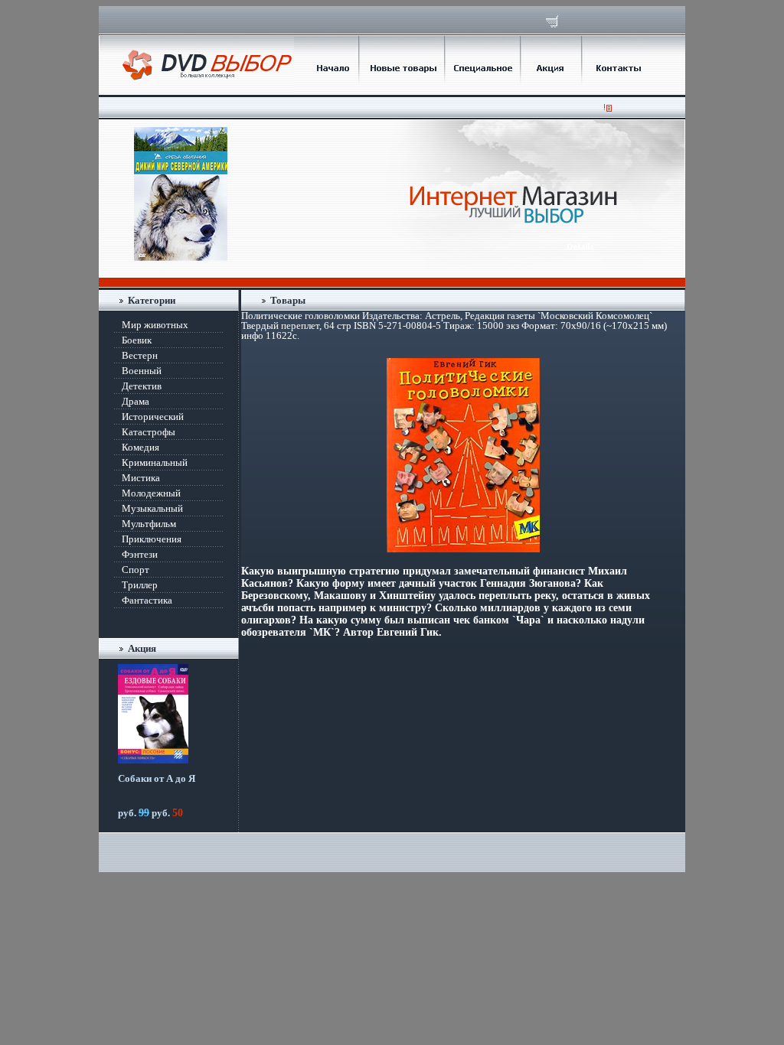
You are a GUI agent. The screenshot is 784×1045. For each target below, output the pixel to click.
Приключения (151, 539)
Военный (142, 370)
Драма (135, 401)
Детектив (142, 386)
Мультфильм (149, 523)
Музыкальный (152, 508)
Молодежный (151, 493)
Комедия (140, 447)
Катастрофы (148, 432)
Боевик (137, 340)
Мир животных (155, 324)
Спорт (135, 569)
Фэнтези (140, 554)
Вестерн (140, 355)
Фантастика (147, 600)
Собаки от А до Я (156, 778)
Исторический (153, 416)
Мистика (141, 477)
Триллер (140, 585)
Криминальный (155, 462)
